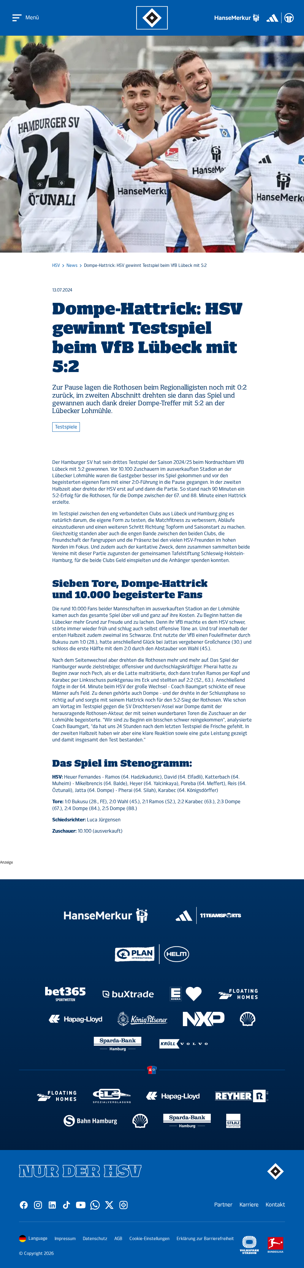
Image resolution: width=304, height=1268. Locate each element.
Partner (223, 1204)
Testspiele (66, 427)
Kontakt (275, 1204)
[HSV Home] (152, 18)
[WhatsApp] (95, 1205)
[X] (109, 1205)
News (71, 266)
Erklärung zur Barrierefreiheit (205, 1238)
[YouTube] (81, 1205)
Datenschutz (95, 1238)
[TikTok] (66, 1205)
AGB (118, 1238)
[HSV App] (123, 1205)
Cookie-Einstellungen (149, 1238)
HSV (56, 266)
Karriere (249, 1204)
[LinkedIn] (52, 1205)
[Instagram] (38, 1205)
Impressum (65, 1238)
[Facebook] (23, 1205)
